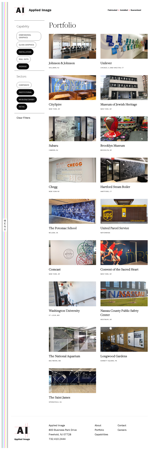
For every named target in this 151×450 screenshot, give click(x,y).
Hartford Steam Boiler (115, 187)
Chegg (53, 187)
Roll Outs (23, 59)
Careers (122, 429)
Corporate (24, 85)
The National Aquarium (64, 356)
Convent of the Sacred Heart (119, 269)
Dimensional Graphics (25, 36)
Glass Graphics (26, 44)
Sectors (21, 76)
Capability (23, 26)
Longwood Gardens (113, 356)
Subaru (53, 145)
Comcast (55, 269)
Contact (122, 425)
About (98, 425)
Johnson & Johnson (62, 63)
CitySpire (55, 104)
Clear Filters (23, 117)
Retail (22, 106)
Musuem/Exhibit (26, 99)
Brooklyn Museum (112, 145)
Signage (23, 66)
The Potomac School (63, 228)
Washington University (64, 310)
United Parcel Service (114, 228)
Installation (25, 52)
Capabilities (101, 434)
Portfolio (99, 429)
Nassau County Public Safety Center (119, 312)
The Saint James (59, 397)
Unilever (106, 63)
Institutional (25, 92)
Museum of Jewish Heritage (118, 104)
